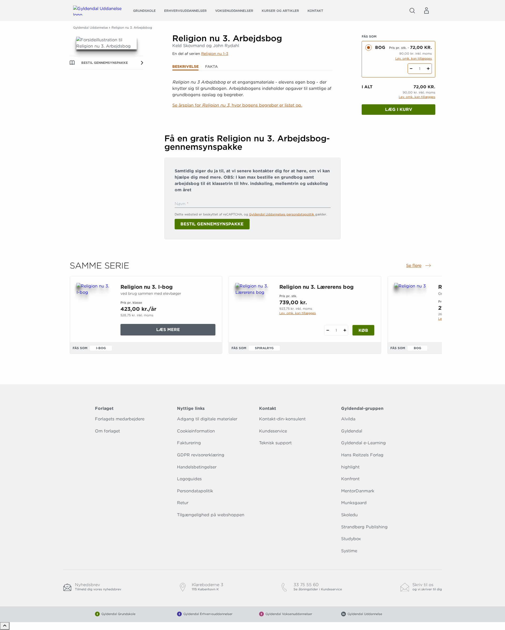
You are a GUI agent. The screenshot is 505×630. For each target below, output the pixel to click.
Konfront (350, 478)
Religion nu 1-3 (214, 53)
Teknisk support (275, 442)
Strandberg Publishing (364, 526)
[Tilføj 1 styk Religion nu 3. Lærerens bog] (344, 330)
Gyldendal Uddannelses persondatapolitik (282, 214)
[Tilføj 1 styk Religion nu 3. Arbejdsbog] (428, 69)
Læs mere (178, 331)
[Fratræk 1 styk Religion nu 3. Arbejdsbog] (411, 69)
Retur (182, 502)
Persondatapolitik (195, 490)
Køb (363, 330)
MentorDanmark (357, 490)
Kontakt (315, 11)
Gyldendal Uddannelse (90, 27)
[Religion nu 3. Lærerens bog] (253, 308)
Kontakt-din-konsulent (282, 418)
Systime (349, 550)
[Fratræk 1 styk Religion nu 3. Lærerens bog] (327, 330)
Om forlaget (107, 430)
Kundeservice (273, 430)
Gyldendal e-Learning (363, 442)
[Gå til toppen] (4, 626)
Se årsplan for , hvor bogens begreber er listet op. (237, 105)
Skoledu (349, 514)
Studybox (351, 538)
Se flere (419, 266)
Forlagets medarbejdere (119, 418)
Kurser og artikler (280, 11)
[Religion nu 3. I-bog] (94, 308)
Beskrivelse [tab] (185, 66)
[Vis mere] (252, 118)
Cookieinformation (196, 430)
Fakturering (189, 442)
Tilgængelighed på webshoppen (210, 514)
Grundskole (144, 11)
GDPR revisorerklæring (200, 454)
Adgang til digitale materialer (207, 418)
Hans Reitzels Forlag (362, 454)
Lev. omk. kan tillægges (413, 58)
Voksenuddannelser (234, 11)
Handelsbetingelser (196, 466)
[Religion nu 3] (412, 308)
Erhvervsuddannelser (185, 11)
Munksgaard (354, 502)
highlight (350, 466)
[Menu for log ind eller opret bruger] (426, 10)
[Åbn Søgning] (412, 10)
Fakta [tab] (211, 66)
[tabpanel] (252, 100)
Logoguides (189, 478)
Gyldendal (351, 430)
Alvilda (348, 418)
